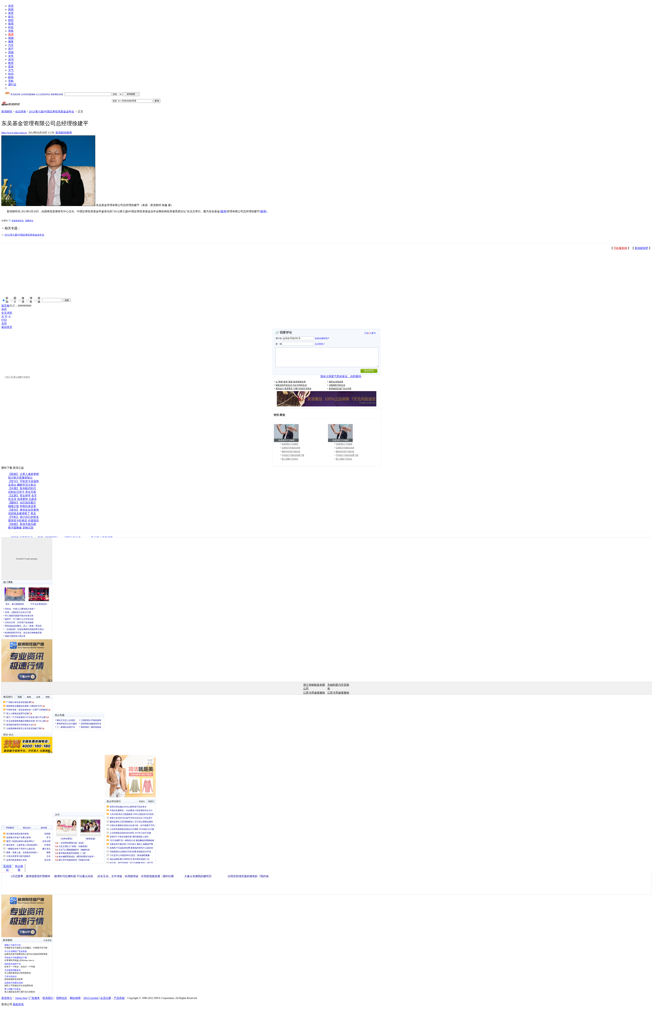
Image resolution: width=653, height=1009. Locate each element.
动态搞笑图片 (28, 502)
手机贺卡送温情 (29, 481)
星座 (11, 66)
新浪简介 (6, 998)
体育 (11, 13)
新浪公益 (18, 467)
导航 (11, 80)
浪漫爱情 (22, 499)
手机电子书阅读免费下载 (293, 455)
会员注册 (105, 998)
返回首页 (6, 327)
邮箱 (11, 77)
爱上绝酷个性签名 (290, 459)
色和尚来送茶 (28, 506)
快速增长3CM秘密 (290, 444)
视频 (11, 38)
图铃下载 (6, 467)
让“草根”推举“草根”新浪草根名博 (291, 382)
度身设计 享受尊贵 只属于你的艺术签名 (293, 388)
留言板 (5, 305)
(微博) (223, 211)
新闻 (11, 9)
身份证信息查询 (29, 509)
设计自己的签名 (29, 516)
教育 (11, 63)
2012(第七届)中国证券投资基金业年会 (51, 111)
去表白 (12, 484)
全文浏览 (6, 312)
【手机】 (13, 516)
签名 (33, 513)
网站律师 (75, 998)
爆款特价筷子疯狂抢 (291, 451)
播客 (11, 41)
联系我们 (48, 998)
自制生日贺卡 (16, 491)
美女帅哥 (25, 495)
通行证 (12, 84)
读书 (11, 59)
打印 (4, 319)
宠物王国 (27, 527)
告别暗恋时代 (28, 488)
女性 (11, 55)
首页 (11, 5)
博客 (11, 30)
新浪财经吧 (641, 248)
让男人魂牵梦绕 (29, 474)
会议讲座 (20, 111)
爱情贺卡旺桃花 (17, 520)
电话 (12, 305)
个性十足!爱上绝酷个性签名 (17, 377)
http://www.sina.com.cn (14, 132)
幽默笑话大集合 (26, 484)
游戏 (11, 52)
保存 (4, 309)
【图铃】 (13, 502)
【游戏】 (13, 524)
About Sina (21, 998)
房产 (11, 48)
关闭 (4, 323)
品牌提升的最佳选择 (291, 448)
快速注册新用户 (322, 338)
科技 (11, 27)
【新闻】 (13, 474)
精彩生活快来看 (336, 382)
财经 (11, 20)
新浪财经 (6, 111)
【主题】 (13, 495)
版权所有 (18, 1004)
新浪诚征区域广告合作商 (340, 388)
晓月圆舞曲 (15, 527)
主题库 (33, 499)
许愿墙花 (33, 520)
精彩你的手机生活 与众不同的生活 (291, 385)
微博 (11, 34)
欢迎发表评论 (18, 220)
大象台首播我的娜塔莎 (198, 876)
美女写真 (30, 491)
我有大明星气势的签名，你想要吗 (340, 376)
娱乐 (11, 16)
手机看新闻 (620, 248)
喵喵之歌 (13, 506)
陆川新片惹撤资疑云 (20, 477)
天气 (11, 70)
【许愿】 (13, 488)
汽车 (11, 45)
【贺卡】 (13, 481)
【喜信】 (13, 509)
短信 (11, 73)
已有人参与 (370, 333)
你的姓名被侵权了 (19, 513)
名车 (34, 495)
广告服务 (34, 998)
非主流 (12, 499)
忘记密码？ (320, 344)
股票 (11, 23)
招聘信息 (61, 998)
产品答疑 (119, 998)
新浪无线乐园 (28, 524)
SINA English (90, 998)
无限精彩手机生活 (337, 385)
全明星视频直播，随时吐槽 (157, 876)
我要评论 (29, 220)
